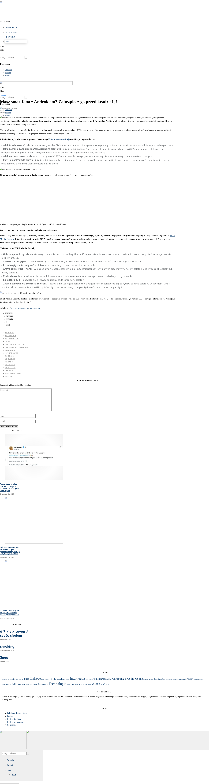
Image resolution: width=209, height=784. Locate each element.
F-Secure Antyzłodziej (17, 347)
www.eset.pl (35, 308)
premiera (200, 679)
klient (90, 679)
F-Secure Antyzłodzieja (59, 139)
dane (7, 341)
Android (9, 333)
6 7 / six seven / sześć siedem (14, 633)
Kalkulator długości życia (17, 713)
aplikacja (11, 679)
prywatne (10, 365)
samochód (23, 684)
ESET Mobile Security (16, 344)
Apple (16, 679)
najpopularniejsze (155, 679)
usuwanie (10, 371)
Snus (4, 657)
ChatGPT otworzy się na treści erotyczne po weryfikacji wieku (9, 612)
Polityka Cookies (14, 719)
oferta (163, 679)
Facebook (48, 679)
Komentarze (98, 678)
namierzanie (11, 353)
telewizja (75, 684)
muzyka (145, 679)
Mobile (139, 678)
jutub (83, 679)
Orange (174, 679)
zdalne (8, 376)
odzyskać (10, 359)
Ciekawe (35, 678)
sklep (31, 684)
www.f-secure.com (19, 308)
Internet (75, 678)
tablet (46, 684)
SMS (43, 684)
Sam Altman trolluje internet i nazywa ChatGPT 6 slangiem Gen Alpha (9, 487)
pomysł (183, 679)
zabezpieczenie (13, 373)
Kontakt (10, 716)
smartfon (10, 368)
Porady (9, 362)
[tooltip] (8, 313)
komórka (10, 350)
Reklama (16, 684)
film (54, 679)
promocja (6, 684)
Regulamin (11, 724)
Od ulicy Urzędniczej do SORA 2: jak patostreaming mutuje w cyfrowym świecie (10, 550)
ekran (42, 679)
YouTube (105, 684)
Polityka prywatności (15, 722)
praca (195, 679)
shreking (7, 646)
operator (169, 679)
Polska (179, 679)
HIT (67, 679)
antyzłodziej (12, 339)
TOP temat (83, 684)
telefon (69, 684)
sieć (28, 684)
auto (20, 679)
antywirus (10, 336)
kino (87, 679)
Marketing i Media (123, 678)
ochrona (10, 356)
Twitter (89, 684)
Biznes (25, 678)
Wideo (96, 684)
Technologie (57, 684)
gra (64, 679)
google (60, 679)
